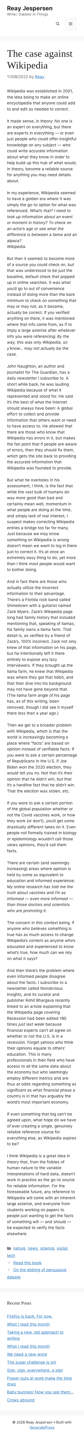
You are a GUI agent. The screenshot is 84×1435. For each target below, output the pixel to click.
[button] (57, 24)
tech (11, 1255)
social (62, 1248)
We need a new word (27, 1354)
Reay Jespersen (30, 8)
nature (19, 1248)
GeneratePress (42, 1427)
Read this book (27, 1262)
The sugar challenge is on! (31, 1362)
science (47, 1248)
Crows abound (21, 1400)
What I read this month (28, 1324)
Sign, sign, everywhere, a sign (35, 1370)
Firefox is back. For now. (29, 1316)
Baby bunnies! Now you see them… (40, 1392)
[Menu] (70, 24)
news (33, 1248)
